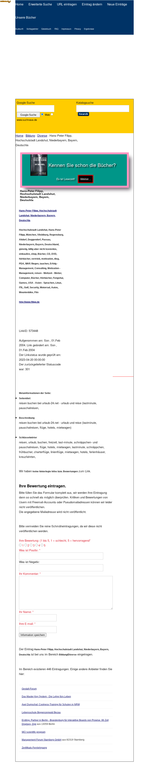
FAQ (56, 29)
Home (19, 4)
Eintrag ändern (92, 4)
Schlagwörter (32, 29)
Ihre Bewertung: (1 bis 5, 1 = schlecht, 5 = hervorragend (55, 540)
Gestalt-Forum (29, 688)
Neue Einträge (117, 4)
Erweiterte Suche (40, 4)
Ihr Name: (26, 612)
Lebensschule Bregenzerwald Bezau (41, 712)
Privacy (77, 29)
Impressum (66, 29)
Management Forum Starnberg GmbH (42, 739)
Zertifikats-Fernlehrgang (34, 747)
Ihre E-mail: (27, 624)
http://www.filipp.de (29, 302)
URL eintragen (67, 4)
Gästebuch (46, 29)
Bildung (30, 135)
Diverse (42, 135)
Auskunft (19, 29)
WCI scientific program (33, 732)
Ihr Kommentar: (30, 573)
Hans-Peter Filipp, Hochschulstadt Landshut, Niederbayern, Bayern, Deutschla (38, 215)
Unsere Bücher (25, 17)
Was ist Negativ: (29, 562)
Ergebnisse (89, 29)
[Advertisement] (74, 67)
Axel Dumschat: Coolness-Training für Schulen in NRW (51, 704)
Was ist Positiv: (29, 550)
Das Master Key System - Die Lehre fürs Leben (46, 696)
